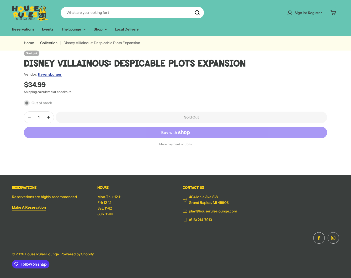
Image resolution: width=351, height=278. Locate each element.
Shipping (30, 92)
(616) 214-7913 (200, 219)
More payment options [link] (175, 144)
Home (29, 43)
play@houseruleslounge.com (213, 211)
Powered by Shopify (77, 254)
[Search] (197, 12)
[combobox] (132, 12)
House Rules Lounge (42, 254)
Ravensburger (50, 74)
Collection (49, 43)
